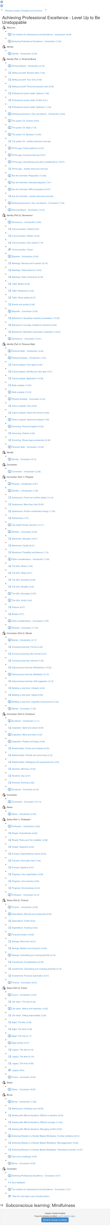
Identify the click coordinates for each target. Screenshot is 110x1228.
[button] (1, 2)
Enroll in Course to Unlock (55, 1219)
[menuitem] (1, 6)
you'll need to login (66, 1216)
